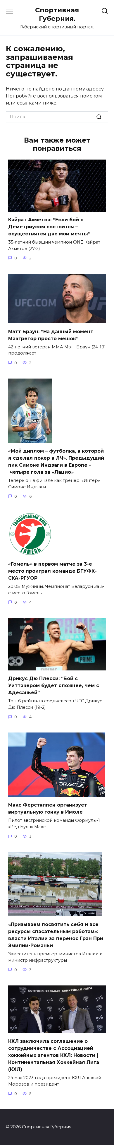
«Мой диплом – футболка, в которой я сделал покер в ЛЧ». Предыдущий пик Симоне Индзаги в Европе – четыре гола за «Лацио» (56, 461)
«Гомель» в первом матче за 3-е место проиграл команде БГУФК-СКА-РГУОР (52, 571)
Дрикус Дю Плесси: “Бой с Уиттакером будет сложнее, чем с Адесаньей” (53, 685)
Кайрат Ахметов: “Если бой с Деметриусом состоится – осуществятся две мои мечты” (49, 227)
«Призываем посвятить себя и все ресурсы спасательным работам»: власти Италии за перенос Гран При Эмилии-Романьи (55, 935)
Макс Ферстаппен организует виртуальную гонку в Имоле (47, 808)
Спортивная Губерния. (57, 14)
